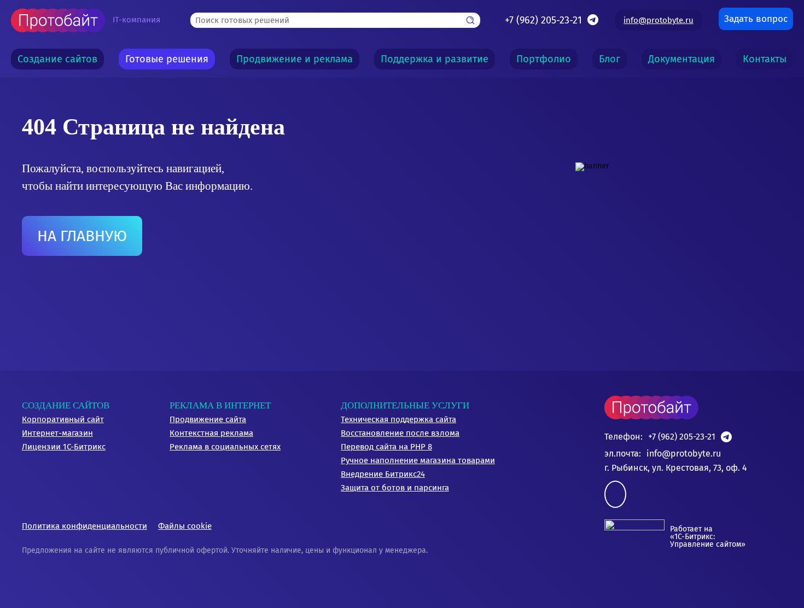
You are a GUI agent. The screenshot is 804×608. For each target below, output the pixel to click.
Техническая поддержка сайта (398, 419)
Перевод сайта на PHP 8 (386, 447)
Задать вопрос (756, 19)
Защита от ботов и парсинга (395, 488)
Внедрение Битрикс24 (383, 474)
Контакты (764, 59)
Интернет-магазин (57, 433)
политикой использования (431, 536)
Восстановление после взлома (400, 433)
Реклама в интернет (220, 405)
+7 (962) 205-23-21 (543, 20)
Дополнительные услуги (405, 405)
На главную (82, 236)
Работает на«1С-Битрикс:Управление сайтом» (707, 536)
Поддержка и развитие (434, 59)
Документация (681, 59)
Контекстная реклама (211, 433)
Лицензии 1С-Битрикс (64, 447)
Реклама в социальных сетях (225, 447)
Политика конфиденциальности (84, 526)
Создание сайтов (57, 59)
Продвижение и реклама (294, 59)
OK (350, 580)
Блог (609, 59)
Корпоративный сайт (63, 419)
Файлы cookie (185, 526)
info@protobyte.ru (659, 20)
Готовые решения (166, 59)
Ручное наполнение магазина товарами (418, 460)
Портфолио (543, 59)
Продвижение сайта (208, 419)
